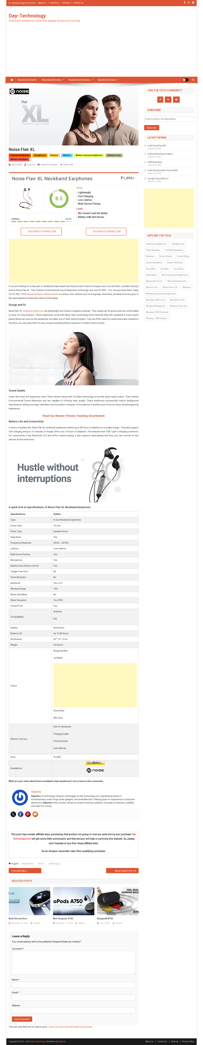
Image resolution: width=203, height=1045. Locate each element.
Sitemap (66, 3)
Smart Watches (175, 262)
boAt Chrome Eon (18, 918)
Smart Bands (165, 256)
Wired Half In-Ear (154, 281)
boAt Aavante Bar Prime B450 (163, 170)
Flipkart (30, 294)
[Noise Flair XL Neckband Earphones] (26, 198)
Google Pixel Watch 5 (158, 178)
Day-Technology (27, 16)
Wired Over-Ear (170, 287)
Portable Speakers (174, 250)
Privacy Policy (188, 1041)
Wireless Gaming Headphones (89, 155)
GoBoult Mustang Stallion (160, 154)
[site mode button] (186, 79)
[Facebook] (20, 814)
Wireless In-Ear (114, 155)
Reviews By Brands (27, 80)
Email (15, 992)
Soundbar (151, 269)
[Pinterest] (28, 814)
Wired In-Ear (152, 287)
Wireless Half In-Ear (155, 300)
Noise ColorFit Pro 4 (124, 871)
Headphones (40, 155)
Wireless (67, 155)
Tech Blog (54, 3)
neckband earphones (33, 311)
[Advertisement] (101, 53)
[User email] (35, 814)
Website (16, 1005)
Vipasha (31, 164)
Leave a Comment (48, 164)
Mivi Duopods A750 (63, 918)
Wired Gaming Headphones (174, 275)
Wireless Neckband (19, 159)
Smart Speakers (154, 262)
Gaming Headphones (20, 155)
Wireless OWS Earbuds (157, 312)
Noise (41, 863)
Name (16, 979)
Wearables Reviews (51, 80)
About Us (42, 3)
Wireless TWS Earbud (156, 318)
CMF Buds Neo (155, 162)
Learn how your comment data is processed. (70, 1027)
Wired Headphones (176, 281)
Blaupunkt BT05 (105, 918)
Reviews (54, 155)
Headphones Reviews (79, 80)
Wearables (151, 275)
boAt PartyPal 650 (157, 145)
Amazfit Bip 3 (20, 871)
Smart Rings (183, 256)
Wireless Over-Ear (178, 306)
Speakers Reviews (107, 80)
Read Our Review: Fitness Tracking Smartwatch (74, 415)
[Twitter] (13, 814)
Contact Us (78, 3)
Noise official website (48, 294)
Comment (18, 949)
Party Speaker (153, 250)
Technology (54, 863)
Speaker (164, 269)
